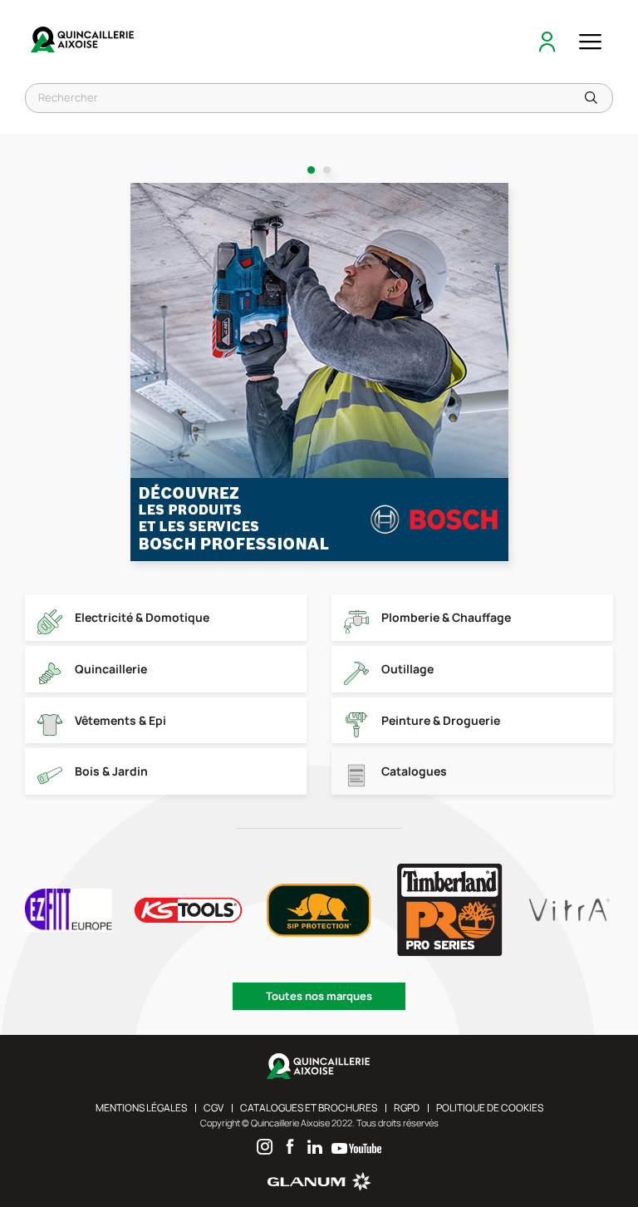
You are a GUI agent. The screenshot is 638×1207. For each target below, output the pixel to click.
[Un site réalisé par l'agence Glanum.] (319, 1187)
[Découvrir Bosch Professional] (319, 372)
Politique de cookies (489, 1108)
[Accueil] (83, 41)
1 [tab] (311, 170)
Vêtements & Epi (120, 720)
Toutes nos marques (319, 995)
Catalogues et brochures (308, 1108)
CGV (213, 1108)
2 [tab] (327, 170)
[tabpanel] (319, 372)
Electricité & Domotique (142, 617)
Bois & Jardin (111, 771)
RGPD (407, 1108)
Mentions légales (141, 1108)
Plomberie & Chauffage (446, 617)
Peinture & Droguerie (440, 720)
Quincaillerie (111, 669)
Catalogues (414, 771)
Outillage (407, 669)
